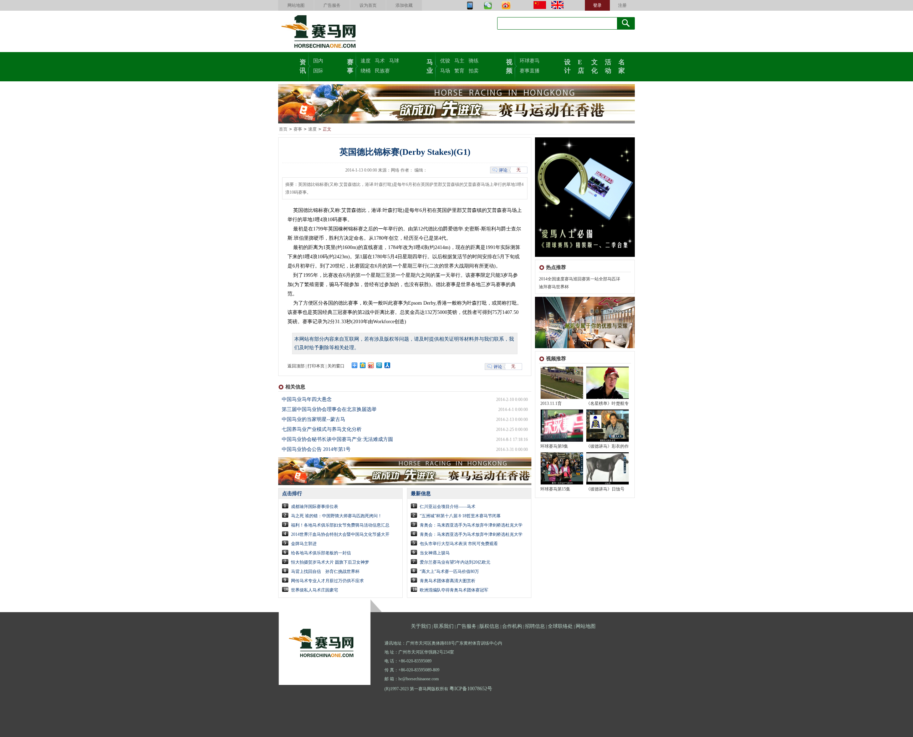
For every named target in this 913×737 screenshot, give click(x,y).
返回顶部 (296, 366)
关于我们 (421, 626)
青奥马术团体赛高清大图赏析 (447, 580)
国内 (318, 60)
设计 (567, 66)
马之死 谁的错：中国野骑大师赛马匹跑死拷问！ (336, 515)
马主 (459, 60)
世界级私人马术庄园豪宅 (314, 590)
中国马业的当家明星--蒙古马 (313, 419)
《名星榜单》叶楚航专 (607, 403)
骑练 (474, 60)
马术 (380, 60)
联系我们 (444, 626)
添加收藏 (404, 5)
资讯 (303, 66)
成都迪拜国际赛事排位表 (314, 506)
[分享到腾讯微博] (379, 365)
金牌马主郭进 (304, 543)
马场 (445, 70)
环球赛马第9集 (554, 446)
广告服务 (332, 5)
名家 (621, 66)
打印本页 (316, 366)
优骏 (445, 60)
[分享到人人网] (387, 365)
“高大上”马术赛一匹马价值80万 (449, 571)
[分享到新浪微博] (371, 365)
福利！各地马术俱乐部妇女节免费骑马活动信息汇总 (340, 525)
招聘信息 (535, 626)
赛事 (350, 66)
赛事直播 (530, 70)
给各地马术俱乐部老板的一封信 (321, 552)
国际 (318, 70)
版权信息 (489, 626)
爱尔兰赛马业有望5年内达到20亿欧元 (455, 562)
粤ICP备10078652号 (470, 688)
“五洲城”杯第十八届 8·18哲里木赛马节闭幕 (460, 515)
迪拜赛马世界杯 (554, 286)
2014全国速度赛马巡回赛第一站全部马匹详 (579, 278)
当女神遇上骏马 (435, 552)
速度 (366, 60)
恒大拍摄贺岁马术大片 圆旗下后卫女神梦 (330, 562)
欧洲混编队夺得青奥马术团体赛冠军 (454, 590)
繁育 (459, 70)
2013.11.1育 (551, 403)
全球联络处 (560, 626)
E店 (581, 66)
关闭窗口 (336, 366)
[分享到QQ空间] (363, 365)
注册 (622, 5)
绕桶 (366, 70)
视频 (509, 66)
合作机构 (512, 626)
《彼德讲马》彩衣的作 (607, 446)
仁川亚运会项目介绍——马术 (447, 506)
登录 (597, 5)
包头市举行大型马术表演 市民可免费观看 (459, 543)
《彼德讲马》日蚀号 (605, 489)
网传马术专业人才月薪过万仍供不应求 (327, 580)
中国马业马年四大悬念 (307, 399)
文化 (594, 66)
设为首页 (368, 5)
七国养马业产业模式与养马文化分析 (322, 429)
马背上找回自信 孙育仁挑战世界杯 (325, 571)
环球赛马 (530, 60)
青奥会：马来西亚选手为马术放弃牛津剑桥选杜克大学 (471, 525)
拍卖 (474, 70)
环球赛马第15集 (555, 489)
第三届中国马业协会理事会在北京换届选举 (329, 409)
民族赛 (382, 70)
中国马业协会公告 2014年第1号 (316, 449)
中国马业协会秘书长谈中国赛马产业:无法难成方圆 (337, 439)
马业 (430, 66)
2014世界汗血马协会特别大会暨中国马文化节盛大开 (340, 534)
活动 (608, 66)
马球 (394, 60)
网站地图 (296, 5)
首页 (283, 129)
